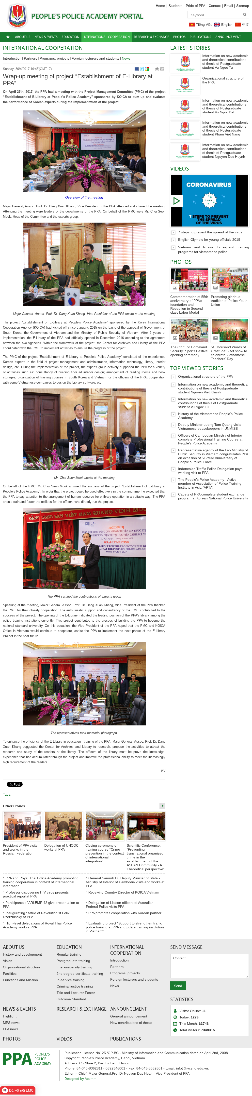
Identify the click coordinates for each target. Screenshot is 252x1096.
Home (160, 6)
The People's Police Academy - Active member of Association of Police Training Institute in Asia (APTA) (209, 483)
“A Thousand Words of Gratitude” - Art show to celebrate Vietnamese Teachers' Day (229, 353)
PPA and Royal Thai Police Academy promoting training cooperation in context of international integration (41, 882)
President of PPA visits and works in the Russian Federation (20, 849)
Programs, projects (54, 58)
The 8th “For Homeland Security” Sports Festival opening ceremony (189, 351)
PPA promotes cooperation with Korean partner (124, 913)
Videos (179, 168)
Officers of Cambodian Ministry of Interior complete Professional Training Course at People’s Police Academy (210, 439)
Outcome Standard (71, 999)
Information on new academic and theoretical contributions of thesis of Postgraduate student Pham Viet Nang (225, 128)
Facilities (9, 974)
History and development (22, 954)
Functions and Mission (20, 980)
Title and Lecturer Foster (76, 993)
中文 (245, 25)
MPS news (11, 1023)
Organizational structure (21, 967)
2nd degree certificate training (80, 974)
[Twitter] (142, 69)
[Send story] (162, 69)
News (126, 58)
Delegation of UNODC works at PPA (61, 847)
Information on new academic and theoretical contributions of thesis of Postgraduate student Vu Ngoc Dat (225, 106)
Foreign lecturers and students (95, 58)
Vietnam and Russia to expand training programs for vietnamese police (213, 249)
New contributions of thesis (131, 1023)
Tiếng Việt (204, 25)
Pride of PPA (195, 6)
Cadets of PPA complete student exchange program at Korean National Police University (213, 496)
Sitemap (242, 6)
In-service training (70, 980)
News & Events (19, 1009)
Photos (181, 261)
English (227, 25)
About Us (13, 947)
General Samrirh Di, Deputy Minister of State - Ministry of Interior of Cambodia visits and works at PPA (125, 882)
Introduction (12, 58)
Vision (7, 961)
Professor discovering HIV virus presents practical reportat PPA (36, 894)
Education (69, 947)
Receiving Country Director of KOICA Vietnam (123, 892)
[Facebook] (137, 69)
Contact (215, 6)
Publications (125, 1039)
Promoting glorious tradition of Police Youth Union (229, 301)
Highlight (9, 1016)
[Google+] (147, 69)
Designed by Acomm (80, 1079)
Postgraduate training (73, 961)
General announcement (128, 1016)
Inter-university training (74, 967)
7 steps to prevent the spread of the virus (209, 201)
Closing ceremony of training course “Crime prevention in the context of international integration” (104, 853)
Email (228, 6)
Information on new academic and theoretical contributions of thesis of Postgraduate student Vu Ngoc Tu (225, 61)
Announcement (128, 1009)
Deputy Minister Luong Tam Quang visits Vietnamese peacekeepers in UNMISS (209, 426)
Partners (30, 58)
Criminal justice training (75, 986)
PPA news (10, 1029)
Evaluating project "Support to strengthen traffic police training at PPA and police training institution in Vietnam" (125, 927)
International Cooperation (43, 47)
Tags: (7, 794)
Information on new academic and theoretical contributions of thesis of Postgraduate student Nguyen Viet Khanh (213, 388)
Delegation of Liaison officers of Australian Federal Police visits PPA (120, 905)
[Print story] (157, 69)
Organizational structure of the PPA (205, 376)
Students (175, 6)
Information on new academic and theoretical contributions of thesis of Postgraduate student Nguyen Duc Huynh (225, 151)
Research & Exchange (82, 1009)
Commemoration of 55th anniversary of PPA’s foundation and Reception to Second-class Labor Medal (189, 304)
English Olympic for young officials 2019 (209, 239)
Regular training (69, 954)
